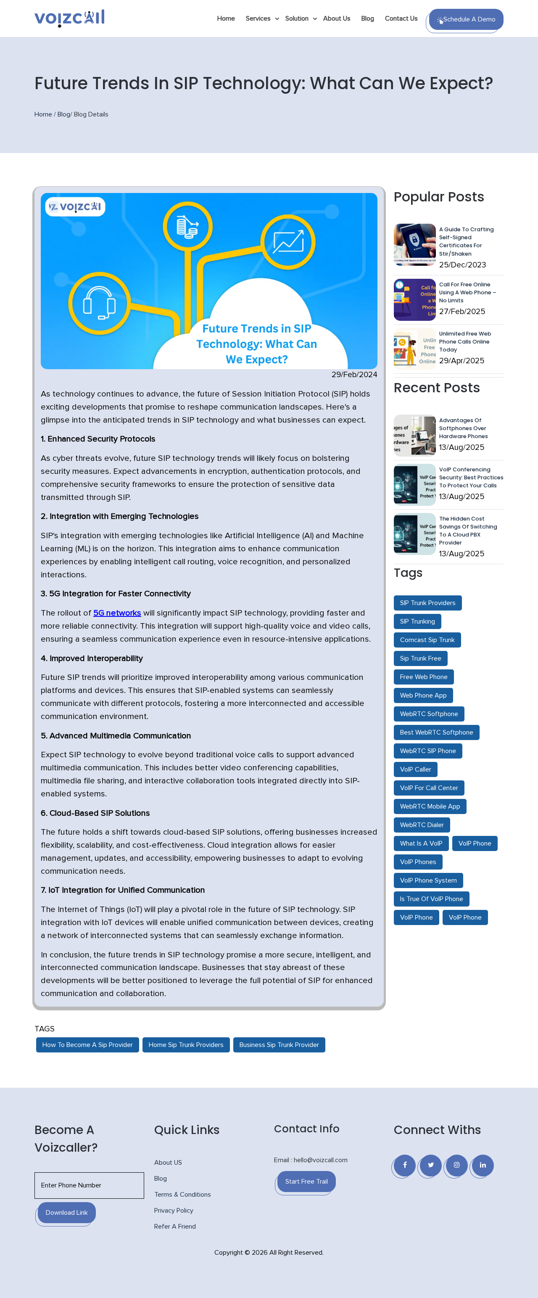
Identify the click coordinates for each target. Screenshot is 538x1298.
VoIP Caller (415, 769)
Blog (367, 18)
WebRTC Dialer (422, 825)
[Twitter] (431, 1165)
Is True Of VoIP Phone (431, 899)
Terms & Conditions (182, 1194)
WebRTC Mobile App (430, 806)
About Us (337, 18)
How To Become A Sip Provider (87, 1045)
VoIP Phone (475, 843)
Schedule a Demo (469, 19)
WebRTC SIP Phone (428, 751)
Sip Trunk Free (420, 658)
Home (226, 18)
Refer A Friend (175, 1226)
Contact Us (401, 18)
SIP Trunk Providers (428, 603)
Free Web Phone (424, 677)
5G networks (117, 613)
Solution (297, 18)
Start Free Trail (306, 1181)
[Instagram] (457, 1165)
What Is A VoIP (421, 843)
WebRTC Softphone (429, 714)
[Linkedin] (483, 1165)
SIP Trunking (417, 621)
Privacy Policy (173, 1210)
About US (168, 1162)
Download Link (67, 1212)
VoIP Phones (418, 862)
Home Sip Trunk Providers (186, 1045)
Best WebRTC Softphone (436, 732)
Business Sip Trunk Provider (279, 1045)
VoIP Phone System (428, 880)
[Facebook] (405, 1165)
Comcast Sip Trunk (427, 640)
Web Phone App (423, 695)
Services (258, 18)
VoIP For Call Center (429, 788)
